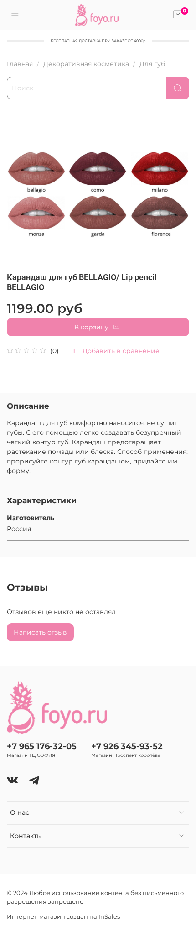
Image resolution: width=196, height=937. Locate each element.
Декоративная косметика (86, 64)
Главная (20, 64)
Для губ (152, 64)
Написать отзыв (40, 632)
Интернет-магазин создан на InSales (63, 916)
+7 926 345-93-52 (127, 746)
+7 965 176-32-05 (42, 746)
